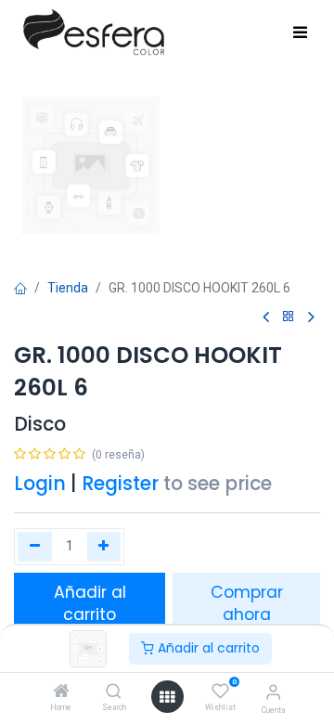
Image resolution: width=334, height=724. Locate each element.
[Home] (61, 692)
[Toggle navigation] (300, 33)
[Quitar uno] (35, 547)
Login (40, 484)
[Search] (113, 692)
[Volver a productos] (288, 317)
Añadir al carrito (207, 648)
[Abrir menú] (167, 697)
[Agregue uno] (104, 547)
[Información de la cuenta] (273, 692)
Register (120, 484)
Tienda (67, 287)
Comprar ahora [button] (247, 604)
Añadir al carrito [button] (90, 604)
